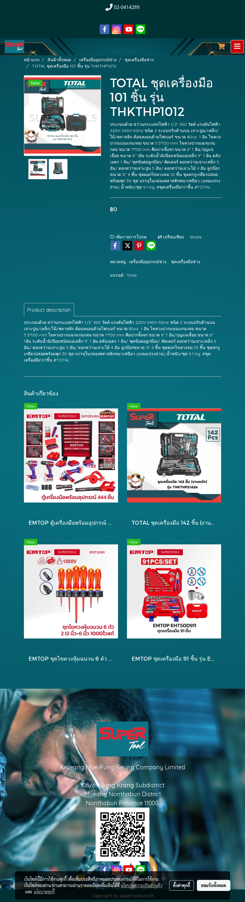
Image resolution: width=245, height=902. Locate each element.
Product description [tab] (49, 310)
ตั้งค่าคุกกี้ (181, 885)
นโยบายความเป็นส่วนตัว (141, 885)
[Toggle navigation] (237, 46)
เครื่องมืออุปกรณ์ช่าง (148, 261)
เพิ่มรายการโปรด (130, 237)
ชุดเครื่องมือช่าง (185, 261)
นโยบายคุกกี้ (44, 891)
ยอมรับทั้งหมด (213, 885)
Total (132, 275)
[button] (207, 46)
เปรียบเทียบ (173, 237)
